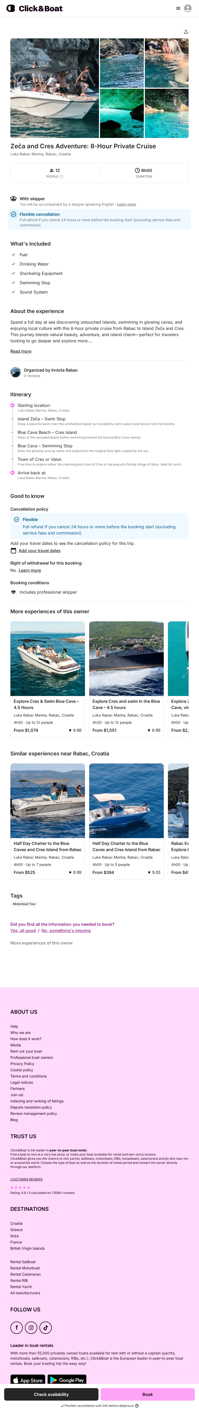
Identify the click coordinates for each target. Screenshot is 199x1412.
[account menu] (188, 8)
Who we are (20, 1032)
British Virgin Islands (27, 1248)
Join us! (16, 1095)
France (16, 1242)
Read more (20, 351)
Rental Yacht (21, 1286)
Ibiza (14, 1236)
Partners (17, 1088)
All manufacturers (25, 1293)
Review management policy (33, 1113)
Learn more (30, 570)
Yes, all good (23, 930)
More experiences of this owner (41, 942)
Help (14, 1026)
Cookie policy (21, 1070)
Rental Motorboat (25, 1268)
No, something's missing (66, 930)
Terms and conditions (28, 1076)
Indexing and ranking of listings (36, 1101)
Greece (16, 1229)
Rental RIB (19, 1280)
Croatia (16, 1223)
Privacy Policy (22, 1063)
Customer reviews (26, 1179)
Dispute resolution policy (31, 1107)
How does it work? (25, 1039)
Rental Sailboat (23, 1262)
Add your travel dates (40, 550)
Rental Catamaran (25, 1274)
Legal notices (21, 1082)
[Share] (186, 31)
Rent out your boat (26, 1051)
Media (15, 1045)
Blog (14, 1119)
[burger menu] (178, 8)
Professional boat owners (31, 1057)
